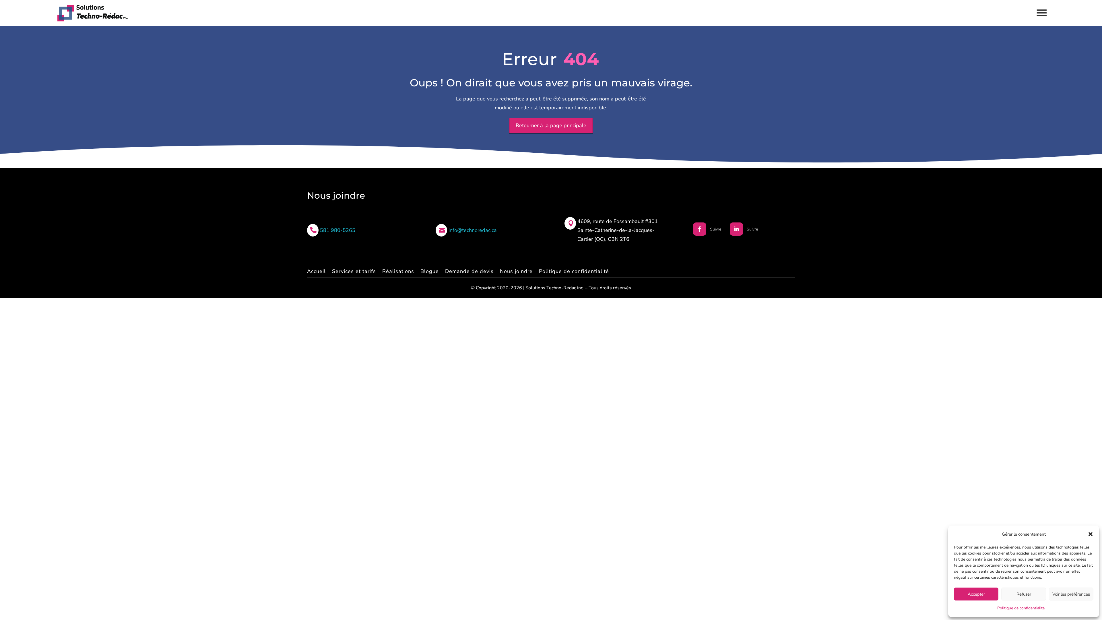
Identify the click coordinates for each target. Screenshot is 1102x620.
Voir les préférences (1071, 594)
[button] (1090, 534)
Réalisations (398, 271)
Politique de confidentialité (1021, 608)
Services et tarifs (354, 271)
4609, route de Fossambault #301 (617, 221)
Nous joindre (516, 271)
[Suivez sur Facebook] (699, 229)
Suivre (715, 229)
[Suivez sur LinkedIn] (736, 229)
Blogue (429, 271)
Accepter (976, 594)
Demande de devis (469, 271)
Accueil (316, 271)
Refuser (1023, 594)
